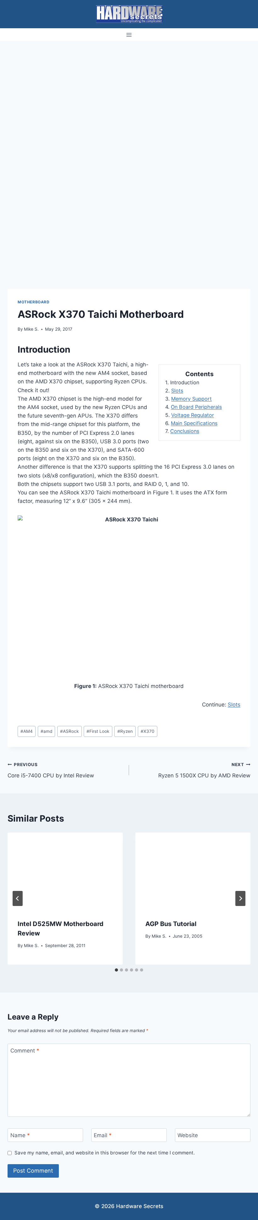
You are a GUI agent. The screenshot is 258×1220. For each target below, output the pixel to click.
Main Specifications (194, 423)
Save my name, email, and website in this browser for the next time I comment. (104, 1153)
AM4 (26, 731)
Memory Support (191, 399)
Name (20, 1135)
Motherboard (34, 302)
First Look (98, 731)
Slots (177, 390)
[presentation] (65, 871)
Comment (24, 1050)
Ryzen (125, 731)
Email (103, 1135)
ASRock (69, 731)
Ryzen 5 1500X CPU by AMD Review (204, 770)
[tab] (116, 970)
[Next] (240, 898)
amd (46, 731)
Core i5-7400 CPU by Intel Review (51, 770)
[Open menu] (129, 35)
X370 (147, 731)
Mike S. (31, 329)
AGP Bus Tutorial (170, 924)
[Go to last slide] (18, 898)
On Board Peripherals (196, 407)
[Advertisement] (129, 88)
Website (187, 1135)
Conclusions (184, 431)
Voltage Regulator (192, 415)
